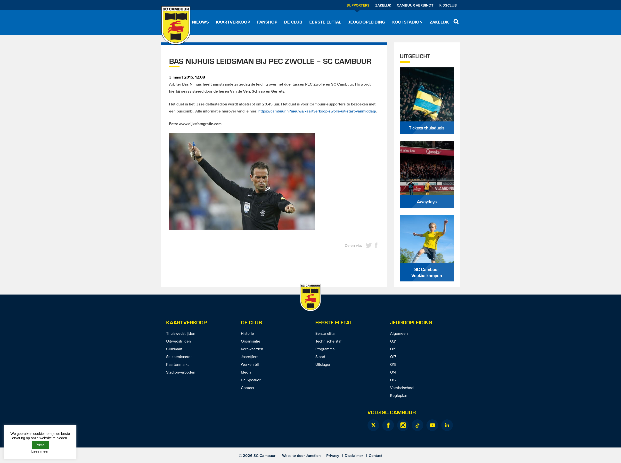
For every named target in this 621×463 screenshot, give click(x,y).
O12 (393, 380)
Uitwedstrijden (178, 341)
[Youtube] (432, 425)
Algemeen (399, 333)
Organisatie (250, 341)
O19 (393, 348)
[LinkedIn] (447, 425)
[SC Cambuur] (175, 25)
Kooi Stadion (407, 22)
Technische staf (328, 341)
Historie (247, 333)
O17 (393, 356)
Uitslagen (323, 364)
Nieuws (200, 22)
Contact (247, 387)
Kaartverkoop (233, 22)
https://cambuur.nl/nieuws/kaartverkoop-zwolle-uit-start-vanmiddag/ (317, 111)
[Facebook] (388, 425)
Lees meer (40, 451)
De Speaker (251, 380)
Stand (320, 356)
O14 (393, 372)
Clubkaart (174, 348)
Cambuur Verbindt (415, 5)
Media (246, 372)
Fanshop (267, 22)
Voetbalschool (402, 387)
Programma (325, 348)
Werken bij (250, 364)
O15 (393, 364)
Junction (313, 455)
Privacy (332, 455)
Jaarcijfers (249, 356)
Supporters (358, 5)
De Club (293, 22)
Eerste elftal (325, 22)
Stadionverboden (180, 372)
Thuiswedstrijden (180, 333)
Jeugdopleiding (366, 22)
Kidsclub (448, 5)
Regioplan (398, 395)
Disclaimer (354, 455)
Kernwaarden (252, 348)
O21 (393, 341)
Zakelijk (383, 5)
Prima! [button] (41, 445)
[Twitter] (373, 425)
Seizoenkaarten (179, 356)
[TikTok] (417, 425)
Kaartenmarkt (177, 364)
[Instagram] (403, 425)
